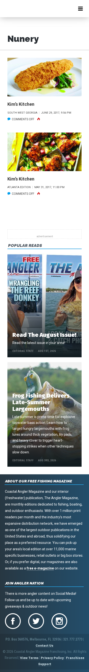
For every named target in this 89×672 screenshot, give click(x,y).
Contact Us (44, 645)
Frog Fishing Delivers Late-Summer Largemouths (40, 402)
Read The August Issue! (44, 334)
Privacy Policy (52, 658)
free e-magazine (40, 568)
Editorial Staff (23, 351)
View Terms (29, 658)
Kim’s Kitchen (20, 104)
